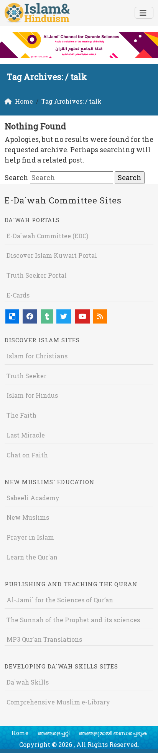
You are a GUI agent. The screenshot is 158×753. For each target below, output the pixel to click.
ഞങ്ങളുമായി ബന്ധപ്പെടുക (113, 733)
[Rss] (100, 316)
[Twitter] (63, 316)
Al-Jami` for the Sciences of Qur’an (60, 600)
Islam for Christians (37, 356)
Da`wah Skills (28, 682)
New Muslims (28, 517)
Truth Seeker (26, 376)
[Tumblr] (47, 316)
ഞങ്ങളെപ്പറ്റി (53, 733)
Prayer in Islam (30, 537)
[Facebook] (30, 316)
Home (20, 733)
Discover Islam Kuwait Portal (52, 255)
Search (16, 177)
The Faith (21, 415)
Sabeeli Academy (33, 498)
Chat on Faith (27, 455)
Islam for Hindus (32, 395)
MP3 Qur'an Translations (44, 639)
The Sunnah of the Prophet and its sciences (73, 620)
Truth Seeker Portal (37, 275)
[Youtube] (82, 316)
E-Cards (18, 295)
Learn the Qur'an (32, 557)
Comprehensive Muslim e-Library (58, 702)
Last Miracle (26, 435)
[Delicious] (12, 316)
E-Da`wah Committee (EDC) (47, 236)
